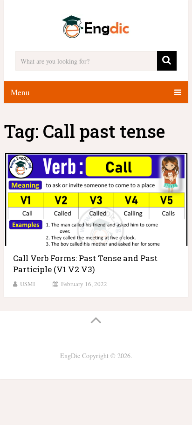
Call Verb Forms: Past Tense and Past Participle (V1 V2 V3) (85, 264)
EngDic (70, 355)
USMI (27, 284)
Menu (20, 92)
